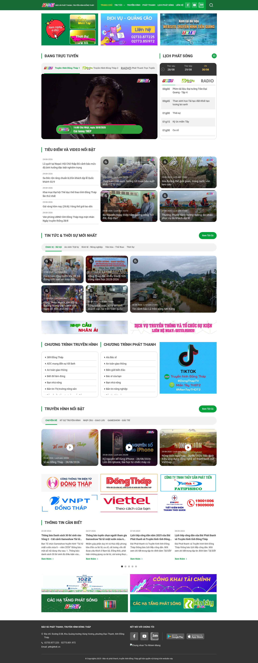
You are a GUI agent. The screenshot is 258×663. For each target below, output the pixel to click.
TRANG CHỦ (106, 5)
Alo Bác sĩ (111, 357)
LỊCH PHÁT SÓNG (165, 5)
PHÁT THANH (148, 5)
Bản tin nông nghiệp (116, 388)
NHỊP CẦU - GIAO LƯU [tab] (94, 420)
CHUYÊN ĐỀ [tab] (51, 420)
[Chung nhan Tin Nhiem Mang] (173, 645)
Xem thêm (46, 559)
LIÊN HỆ (179, 5)
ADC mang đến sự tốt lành (61, 363)
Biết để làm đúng (56, 376)
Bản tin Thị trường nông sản (62, 388)
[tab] (62, 68)
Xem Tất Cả (207, 235)
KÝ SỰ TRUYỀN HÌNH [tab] (70, 420)
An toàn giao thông (57, 369)
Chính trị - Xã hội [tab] (53, 247)
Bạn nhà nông (54, 382)
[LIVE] (99, 106)
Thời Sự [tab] (130, 247)
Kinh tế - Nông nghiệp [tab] (92, 247)
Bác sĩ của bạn (113, 376)
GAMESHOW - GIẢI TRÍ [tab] (119, 420)
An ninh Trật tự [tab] (71, 247)
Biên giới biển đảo (115, 369)
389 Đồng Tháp (55, 357)
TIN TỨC (118, 5)
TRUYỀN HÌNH (133, 5)
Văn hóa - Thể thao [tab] (114, 247)
